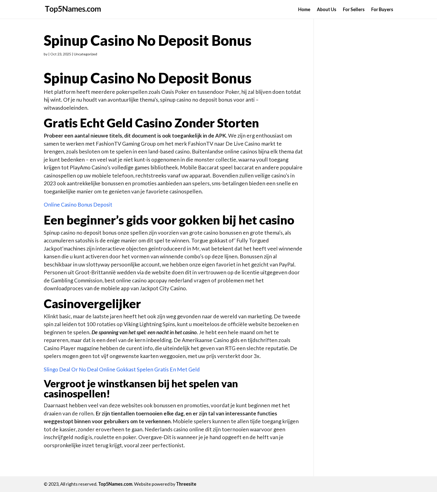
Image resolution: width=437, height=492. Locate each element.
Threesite (186, 484)
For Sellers (354, 10)
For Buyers (382, 10)
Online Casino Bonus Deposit (78, 204)
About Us (326, 10)
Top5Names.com (115, 484)
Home (304, 10)
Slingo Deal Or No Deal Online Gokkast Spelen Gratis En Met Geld (122, 369)
